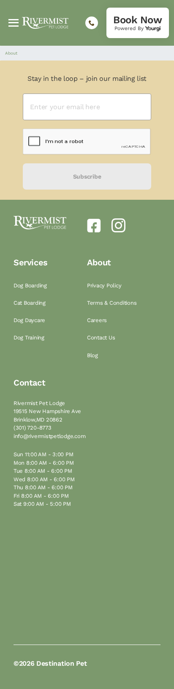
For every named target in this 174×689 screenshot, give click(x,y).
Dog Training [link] (30, 337)
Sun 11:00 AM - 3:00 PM (43, 454)
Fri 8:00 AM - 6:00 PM (41, 496)
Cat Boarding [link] (30, 303)
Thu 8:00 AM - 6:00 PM (43, 487)
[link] (137, 23)
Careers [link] (98, 320)
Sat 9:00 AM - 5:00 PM (42, 504)
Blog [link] (93, 355)
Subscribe (87, 176)
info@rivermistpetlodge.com (49, 436)
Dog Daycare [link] (30, 320)
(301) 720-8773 (32, 427)
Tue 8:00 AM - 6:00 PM (43, 471)
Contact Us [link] (102, 337)
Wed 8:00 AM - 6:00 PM (44, 479)
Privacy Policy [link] (105, 285)
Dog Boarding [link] (31, 285)
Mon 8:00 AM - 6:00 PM (44, 463)
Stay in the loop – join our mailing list (87, 78)
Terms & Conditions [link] (112, 303)
